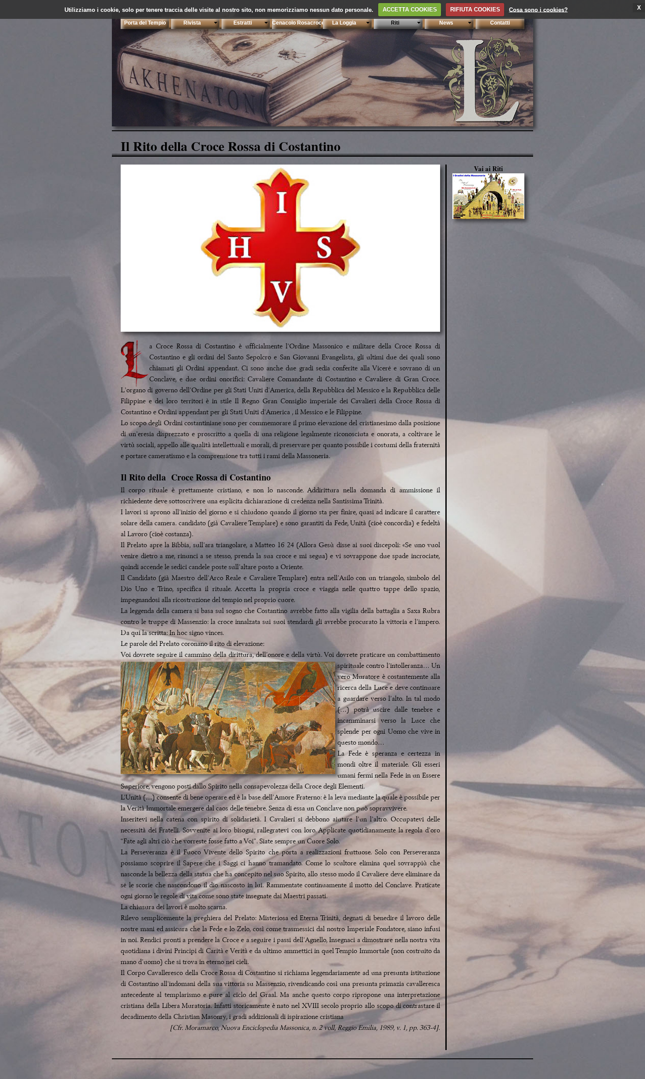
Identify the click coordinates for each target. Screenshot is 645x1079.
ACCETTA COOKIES (410, 9)
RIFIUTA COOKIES (475, 9)
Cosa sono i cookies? (538, 9)
